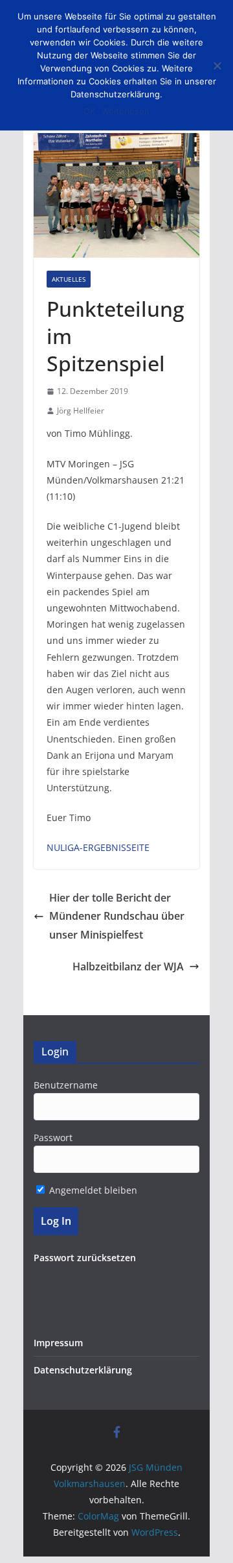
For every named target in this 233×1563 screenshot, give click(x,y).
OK (89, 111)
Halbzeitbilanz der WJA (128, 966)
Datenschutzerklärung (83, 1370)
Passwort (53, 1137)
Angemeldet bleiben (92, 1190)
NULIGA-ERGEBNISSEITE (98, 847)
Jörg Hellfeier (80, 410)
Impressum (58, 1342)
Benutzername (66, 1085)
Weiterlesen (126, 111)
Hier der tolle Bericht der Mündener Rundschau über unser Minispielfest (116, 916)
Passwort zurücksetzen (85, 1257)
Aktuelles (68, 279)
